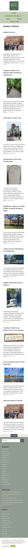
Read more (11, 112)
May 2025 (4, 511)
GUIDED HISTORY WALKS (13, 16)
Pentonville (5, 480)
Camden (4, 451)
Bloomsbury (5, 449)
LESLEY (19, 19)
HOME (14, 13)
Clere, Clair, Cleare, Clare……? (10, 498)
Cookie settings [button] (5, 546)
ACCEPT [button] (13, 546)
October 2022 (6, 520)
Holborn (4, 468)
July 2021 (4, 529)
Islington (4, 473)
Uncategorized (6, 484)
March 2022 (5, 525)
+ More (14, 435)
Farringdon (5, 462)
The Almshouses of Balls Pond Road (12, 500)
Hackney (4, 466)
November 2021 (6, 527)
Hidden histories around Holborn (11, 492)
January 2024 (6, 514)
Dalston (4, 457)
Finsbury (4, 464)
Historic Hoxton (9, 32)
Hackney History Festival (12, 401)
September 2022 (7, 522)
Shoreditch (5, 482)
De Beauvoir (5, 460)
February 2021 (6, 536)
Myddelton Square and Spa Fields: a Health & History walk (14, 208)
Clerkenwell (5, 455)
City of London (6, 453)
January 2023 (6, 518)
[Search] (22, 440)
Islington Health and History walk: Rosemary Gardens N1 (12, 73)
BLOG (8, 19)
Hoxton (4, 471)
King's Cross (5, 475)
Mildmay (4, 477)
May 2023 (4, 516)
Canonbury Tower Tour (12, 118)
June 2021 (5, 531)
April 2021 (4, 533)
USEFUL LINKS (14, 22)
